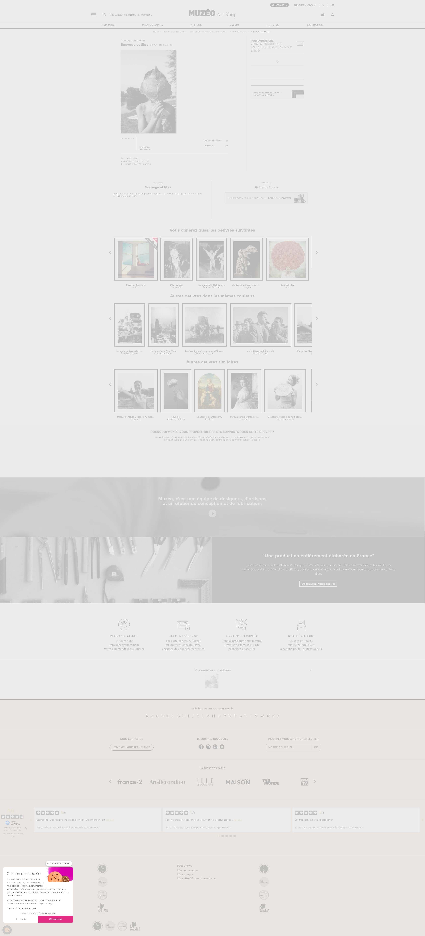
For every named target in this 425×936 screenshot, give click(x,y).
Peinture (108, 25)
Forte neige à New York (163, 352)
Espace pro (279, 5)
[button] (7, 929)
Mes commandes (187, 870)
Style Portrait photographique (208, 32)
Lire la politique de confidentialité (21, 909)
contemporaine (171, 193)
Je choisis (21, 919)
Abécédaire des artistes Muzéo (212, 709)
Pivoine (176, 418)
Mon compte (185, 874)
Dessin (234, 25)
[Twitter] (222, 749)
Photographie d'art (174, 32)
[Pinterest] (215, 749)
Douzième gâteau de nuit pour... (285, 418)
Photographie (152, 25)
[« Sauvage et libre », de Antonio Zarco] (211, 681)
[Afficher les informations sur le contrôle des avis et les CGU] (25, 828)
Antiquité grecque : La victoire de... (246, 286)
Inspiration (315, 25)
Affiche (196, 25)
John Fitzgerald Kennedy (260, 352)
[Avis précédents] (31, 820)
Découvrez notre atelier (318, 583)
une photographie (139, 193)
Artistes (273, 25)
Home (156, 32)
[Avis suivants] (422, 820)
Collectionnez (212, 141)
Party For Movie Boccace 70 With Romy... (135, 418)
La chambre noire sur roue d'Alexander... (204, 352)
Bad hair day (287, 286)
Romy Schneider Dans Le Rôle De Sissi (244, 418)
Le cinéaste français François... (129, 352)
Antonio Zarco (238, 32)
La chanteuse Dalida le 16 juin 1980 (211, 286)
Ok (316, 747)
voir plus (110, 820)
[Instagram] (209, 749)
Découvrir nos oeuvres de (259, 198)
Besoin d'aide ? (305, 5)
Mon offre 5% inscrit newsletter (196, 878)
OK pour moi (55, 919)
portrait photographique (125, 196)
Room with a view (135, 286)
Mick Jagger (176, 286)
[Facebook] (202, 749)
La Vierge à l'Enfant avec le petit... (209, 418)
